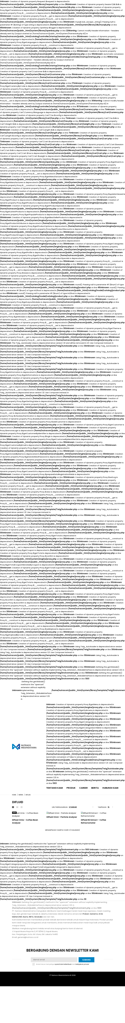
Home (14, 795)
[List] (21, 807)
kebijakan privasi (82, 964)
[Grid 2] (17, 807)
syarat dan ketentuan (63, 964)
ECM (101, 914)
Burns (25, 916)
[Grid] (13, 807)
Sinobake (38, 916)
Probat (86, 914)
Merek (21, 795)
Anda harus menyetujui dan (62, 964)
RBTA (31, 916)
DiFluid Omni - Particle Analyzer (62, 817)
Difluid (28, 795)
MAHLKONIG (17, 916)
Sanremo (94, 914)
